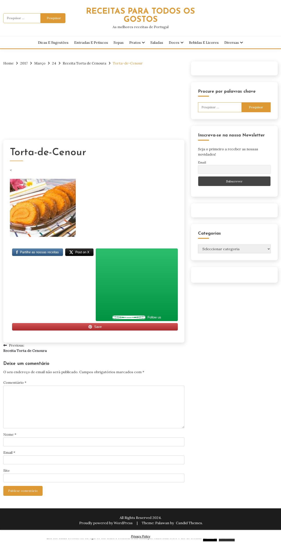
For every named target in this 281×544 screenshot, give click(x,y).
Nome (9, 434)
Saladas (156, 42)
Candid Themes (189, 523)
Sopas (118, 42)
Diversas (231, 42)
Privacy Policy (140, 536)
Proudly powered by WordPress (106, 523)
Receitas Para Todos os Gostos (140, 15)
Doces (174, 42)
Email (9, 452)
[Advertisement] (93, 102)
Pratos (135, 42)
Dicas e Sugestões (53, 42)
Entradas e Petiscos (91, 42)
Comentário (14, 382)
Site (6, 470)
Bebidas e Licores (204, 42)
